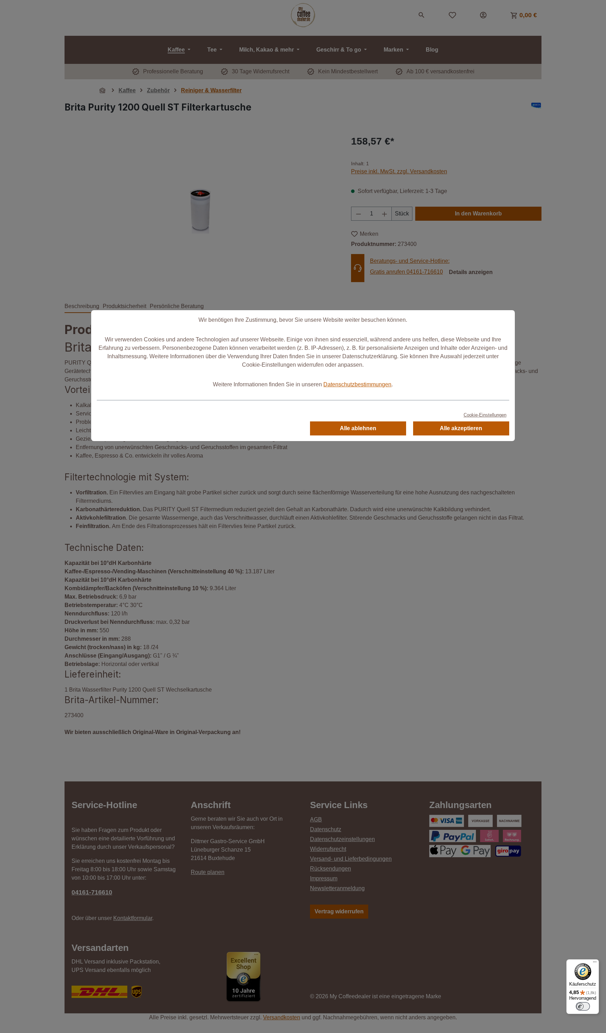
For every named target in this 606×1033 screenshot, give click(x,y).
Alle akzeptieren (461, 428)
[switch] (583, 1006)
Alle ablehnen (358, 428)
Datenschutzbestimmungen (357, 384)
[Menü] (595, 963)
